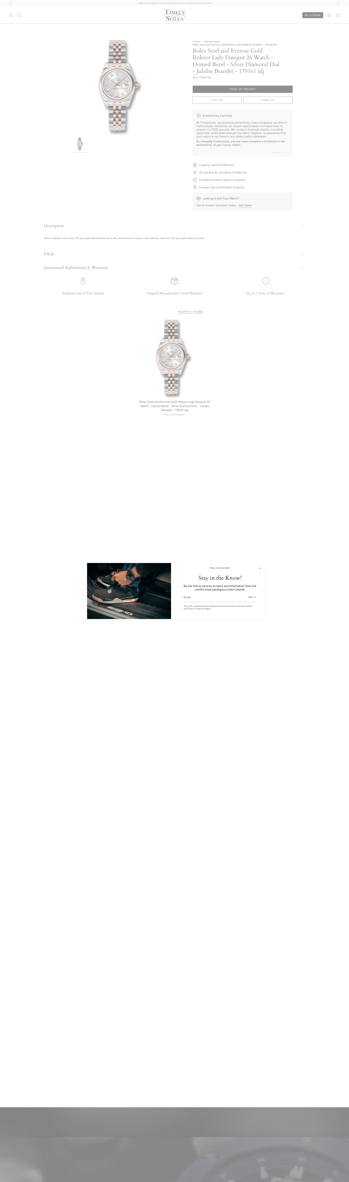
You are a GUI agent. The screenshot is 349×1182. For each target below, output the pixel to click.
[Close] (260, 568)
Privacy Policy (245, 606)
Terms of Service (196, 608)
